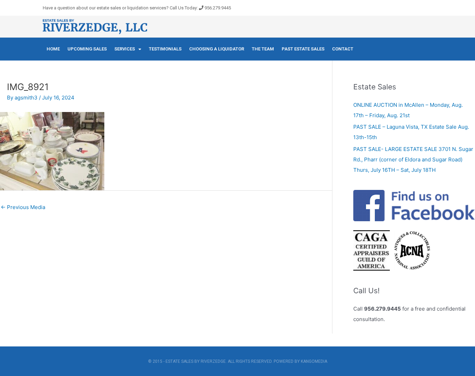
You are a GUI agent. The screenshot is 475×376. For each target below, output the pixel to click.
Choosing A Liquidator (216, 48)
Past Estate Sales (303, 48)
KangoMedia (314, 361)
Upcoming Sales (87, 48)
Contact (342, 48)
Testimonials (165, 48)
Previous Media (23, 207)
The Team (263, 48)
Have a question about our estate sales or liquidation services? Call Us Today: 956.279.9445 (137, 7)
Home (53, 48)
